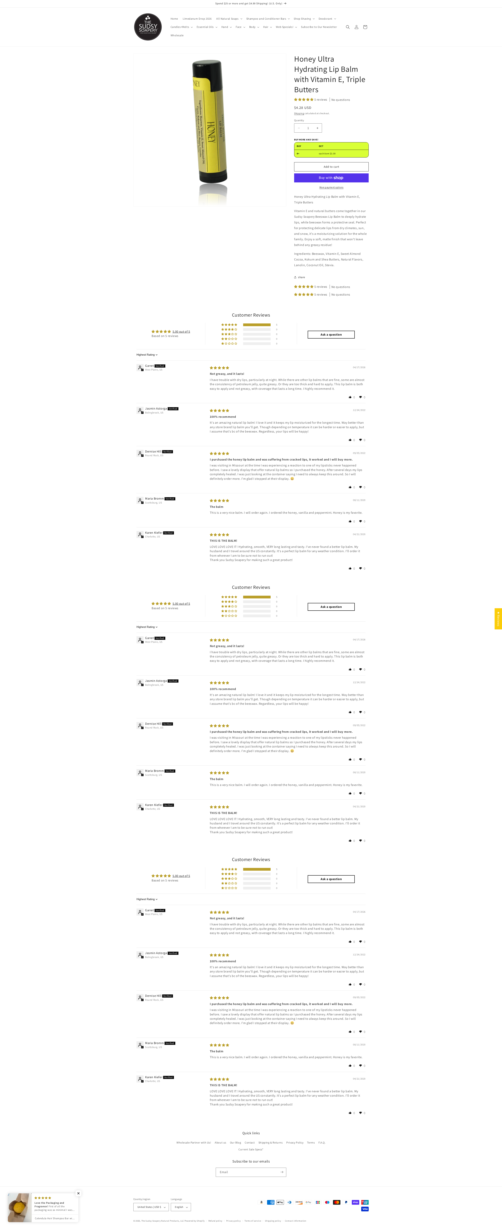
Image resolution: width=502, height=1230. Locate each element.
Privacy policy (233, 1220)
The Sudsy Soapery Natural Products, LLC (162, 1221)
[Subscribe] (281, 1172)
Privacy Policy (294, 1142)
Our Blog (235, 1142)
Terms (311, 1142)
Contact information (295, 1220)
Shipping (299, 113)
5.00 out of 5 (181, 332)
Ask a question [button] (331, 334)
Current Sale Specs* (250, 1149)
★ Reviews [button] (498, 618)
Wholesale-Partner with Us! (193, 1142)
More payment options (331, 187)
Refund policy (215, 1220)
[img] (219, 368)
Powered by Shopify (195, 1221)
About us (220, 1142)
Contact (250, 1142)
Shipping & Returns (270, 1142)
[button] (229, 19)
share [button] (301, 277)
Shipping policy (273, 1220)
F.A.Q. (322, 1142)
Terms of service (253, 1220)
